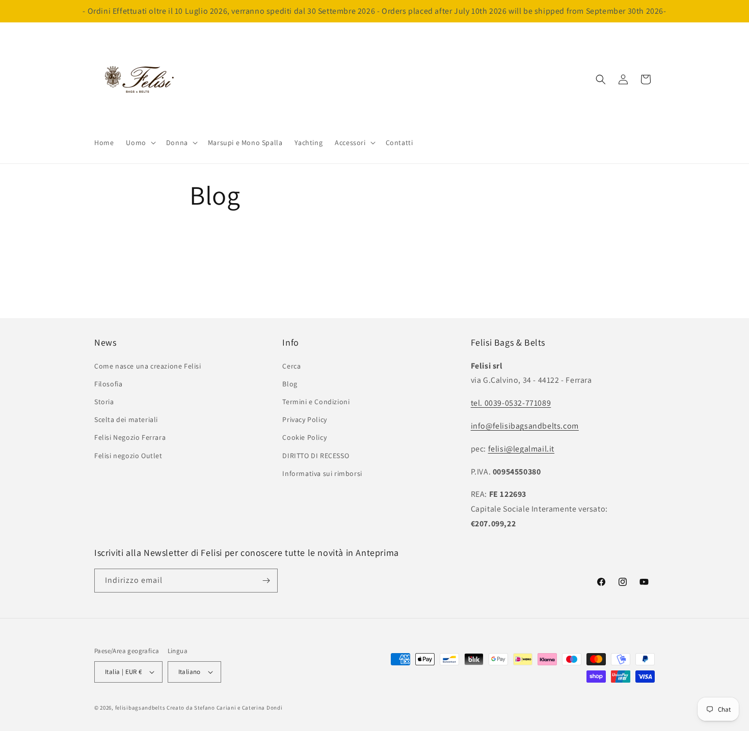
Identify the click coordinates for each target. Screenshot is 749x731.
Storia (104, 401)
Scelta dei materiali (126, 419)
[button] (139, 142)
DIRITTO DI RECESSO (315, 455)
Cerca (291, 366)
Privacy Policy (304, 419)
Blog (289, 383)
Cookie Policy (304, 437)
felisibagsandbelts (140, 707)
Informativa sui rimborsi (322, 473)
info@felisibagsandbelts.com (525, 425)
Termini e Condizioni (316, 401)
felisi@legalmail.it (521, 448)
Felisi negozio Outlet (128, 455)
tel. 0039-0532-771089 (511, 403)
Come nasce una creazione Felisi (147, 366)
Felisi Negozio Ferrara (130, 437)
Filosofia (108, 383)
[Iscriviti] (266, 581)
